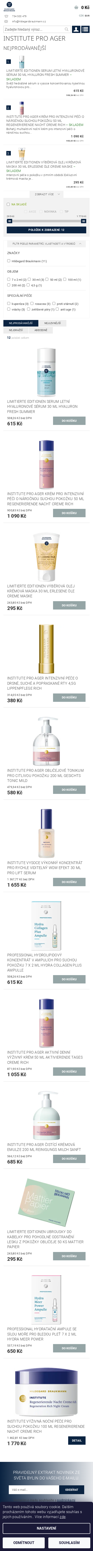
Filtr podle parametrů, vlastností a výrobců (44, 243)
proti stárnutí (67, 303)
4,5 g (36, 285)
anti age (68, 309)
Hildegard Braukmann (29, 261)
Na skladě (19, 204)
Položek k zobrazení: (46, 230)
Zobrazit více (44, 194)
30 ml (38, 279)
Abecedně (41, 330)
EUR (87, 15)
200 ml (18, 285)
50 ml (55, 279)
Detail (77, 1440)
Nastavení (46, 1528)
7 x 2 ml (19, 279)
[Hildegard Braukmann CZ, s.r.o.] (9, 6)
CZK (81, 15)
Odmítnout (23, 1543)
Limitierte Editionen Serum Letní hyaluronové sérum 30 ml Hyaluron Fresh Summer (45, 75)
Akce (32, 211)
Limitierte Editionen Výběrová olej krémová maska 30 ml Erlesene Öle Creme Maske (43, 166)
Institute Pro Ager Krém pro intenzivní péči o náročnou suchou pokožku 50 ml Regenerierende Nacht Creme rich (45, 121)
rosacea (42, 303)
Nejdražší (16, 330)
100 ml (74, 279)
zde (62, 1517)
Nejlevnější (52, 323)
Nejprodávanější (21, 323)
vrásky (18, 309)
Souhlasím (69, 1543)
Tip (67, 211)
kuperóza (20, 303)
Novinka (50, 211)
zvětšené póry (43, 309)
